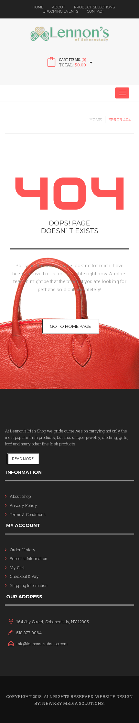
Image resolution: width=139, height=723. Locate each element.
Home (37, 7)
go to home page (70, 326)
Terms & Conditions (28, 514)
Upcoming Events (60, 11)
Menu (23, 93)
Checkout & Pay (24, 576)
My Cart (17, 567)
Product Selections (94, 7)
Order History (23, 550)
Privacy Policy (23, 505)
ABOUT (58, 7)
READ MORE (23, 458)
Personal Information (28, 558)
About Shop (20, 496)
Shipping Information (29, 585)
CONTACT (95, 11)
